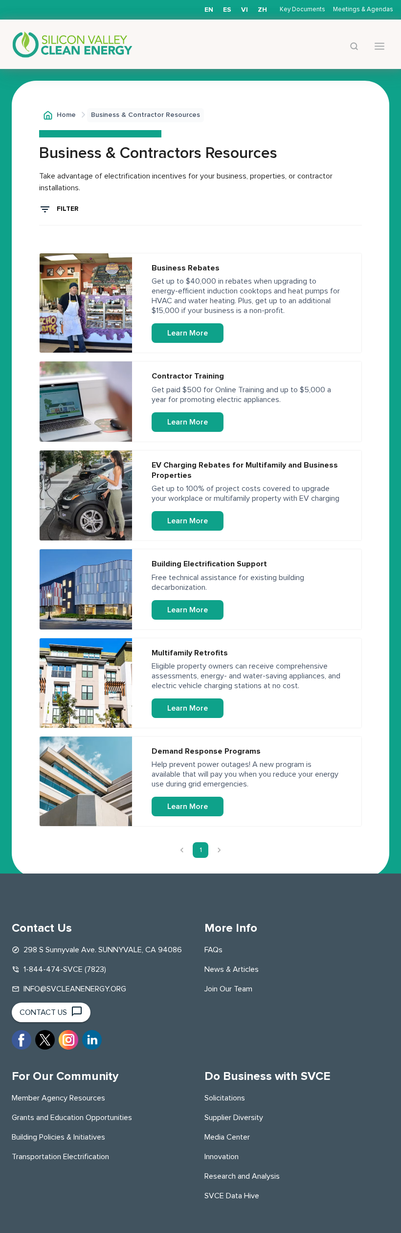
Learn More (187, 333)
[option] (227, 10)
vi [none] (244, 9)
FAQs (213, 950)
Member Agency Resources (58, 1098)
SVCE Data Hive (231, 1196)
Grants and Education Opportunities (72, 1117)
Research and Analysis (242, 1176)
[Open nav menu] (379, 46)
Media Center (227, 1137)
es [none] (227, 9)
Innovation (221, 1157)
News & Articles (231, 969)
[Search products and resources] (354, 46)
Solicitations (224, 1098)
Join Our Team (228, 989)
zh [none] (262, 9)
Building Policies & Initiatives (58, 1137)
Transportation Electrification (60, 1157)
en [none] (208, 9)
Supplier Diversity (233, 1117)
